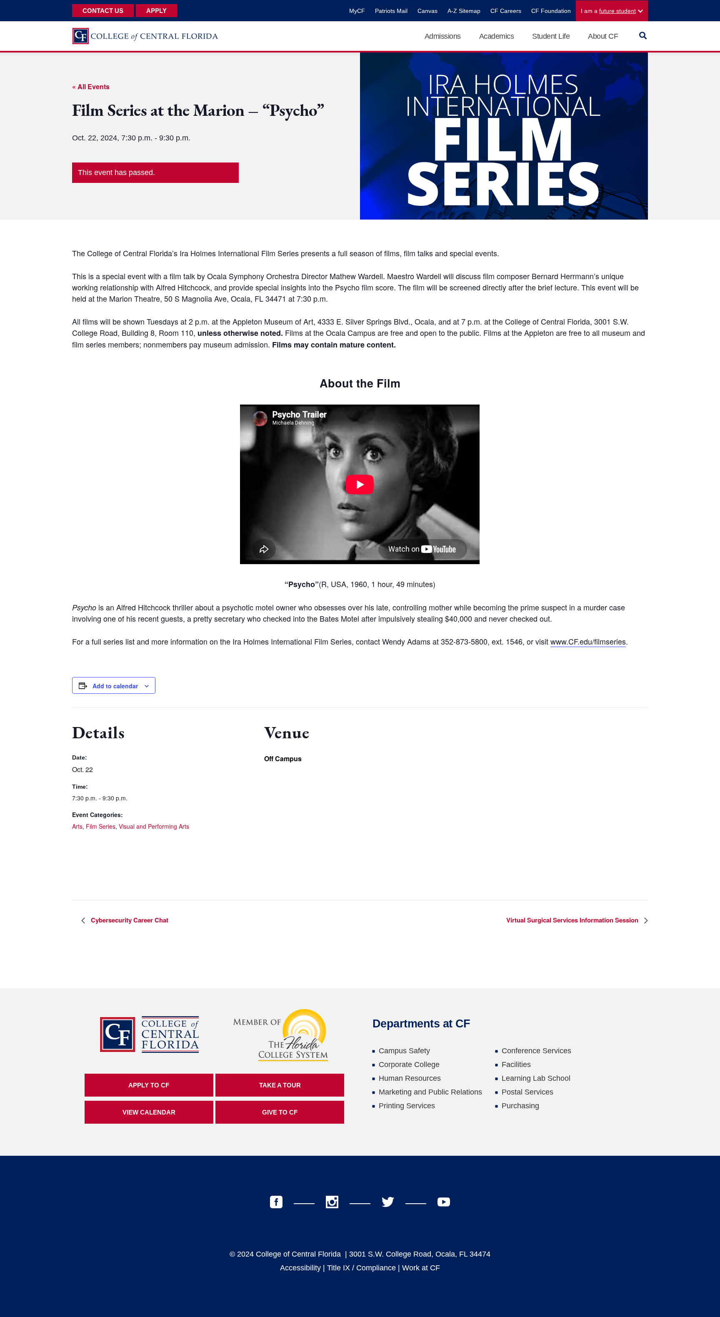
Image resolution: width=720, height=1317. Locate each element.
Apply (156, 10)
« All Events (91, 86)
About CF (603, 36)
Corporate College (409, 1064)
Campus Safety (404, 1051)
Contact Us (102, 10)
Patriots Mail (391, 10)
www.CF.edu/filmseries (588, 641)
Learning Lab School (536, 1078)
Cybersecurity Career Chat (128, 920)
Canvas (428, 10)
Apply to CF (148, 1085)
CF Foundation (551, 10)
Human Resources (410, 1078)
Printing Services (407, 1106)
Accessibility (300, 1268)
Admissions (443, 36)
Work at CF (421, 1268)
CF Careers (505, 10)
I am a (608, 10)
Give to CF (280, 1112)
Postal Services (527, 1092)
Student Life (551, 36)
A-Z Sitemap (464, 10)
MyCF (357, 10)
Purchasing (520, 1106)
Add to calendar (115, 686)
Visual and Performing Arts (154, 826)
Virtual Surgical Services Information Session (573, 920)
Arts (77, 826)
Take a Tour (280, 1085)
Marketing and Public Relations (430, 1092)
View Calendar (148, 1112)
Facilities (516, 1064)
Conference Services (536, 1051)
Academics (496, 36)
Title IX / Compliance (361, 1268)
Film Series (100, 826)
